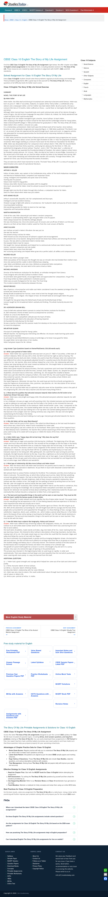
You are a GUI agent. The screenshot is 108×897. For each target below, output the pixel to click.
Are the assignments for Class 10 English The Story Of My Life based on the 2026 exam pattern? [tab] (38, 824)
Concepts (10, 868)
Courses (8, 10)
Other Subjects (89, 76)
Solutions (59, 10)
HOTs (9, 876)
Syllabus (10, 856)
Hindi (85, 91)
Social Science (88, 64)
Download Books (13, 866)
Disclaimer (36, 863)
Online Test (11, 883)
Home (6, 20)
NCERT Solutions (36, 10)
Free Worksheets (86, 10)
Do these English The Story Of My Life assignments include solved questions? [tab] (35, 816)
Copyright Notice (38, 868)
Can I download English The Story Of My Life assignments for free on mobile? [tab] (34, 839)
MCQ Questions (71, 10)
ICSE (24, 10)
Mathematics (88, 99)
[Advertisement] (54, 39)
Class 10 (18, 20)
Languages (87, 95)
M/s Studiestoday (23, 893)
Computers (87, 79)
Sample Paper (12, 858)
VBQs (9, 878)
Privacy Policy (37, 866)
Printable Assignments (14, 871)
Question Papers (13, 863)
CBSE (16, 10)
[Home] (15, 3)
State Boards (25, 16)
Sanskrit (86, 72)
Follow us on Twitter (39, 861)
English (24, 20)
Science (86, 68)
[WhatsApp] (105, 870)
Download (48, 10)
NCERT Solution (12, 861)
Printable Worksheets (14, 873)
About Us (36, 856)
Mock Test (8, 16)
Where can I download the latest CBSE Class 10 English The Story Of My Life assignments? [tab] (34, 808)
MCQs (9, 881)
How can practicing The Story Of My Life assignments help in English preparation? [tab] (36, 832)
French (86, 87)
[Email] (105, 874)
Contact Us (36, 858)
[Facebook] (105, 879)
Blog (17, 16)
